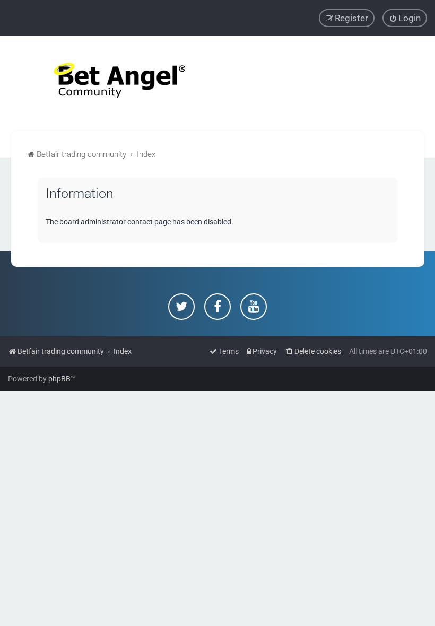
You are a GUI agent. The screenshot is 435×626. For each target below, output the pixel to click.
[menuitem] (404, 18)
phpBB (59, 379)
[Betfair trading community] (106, 84)
